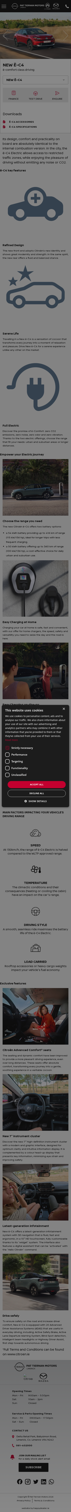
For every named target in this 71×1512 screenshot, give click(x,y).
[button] (35, 801)
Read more (11, 740)
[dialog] (35, 756)
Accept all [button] (36, 784)
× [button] (63, 709)
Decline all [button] (36, 793)
